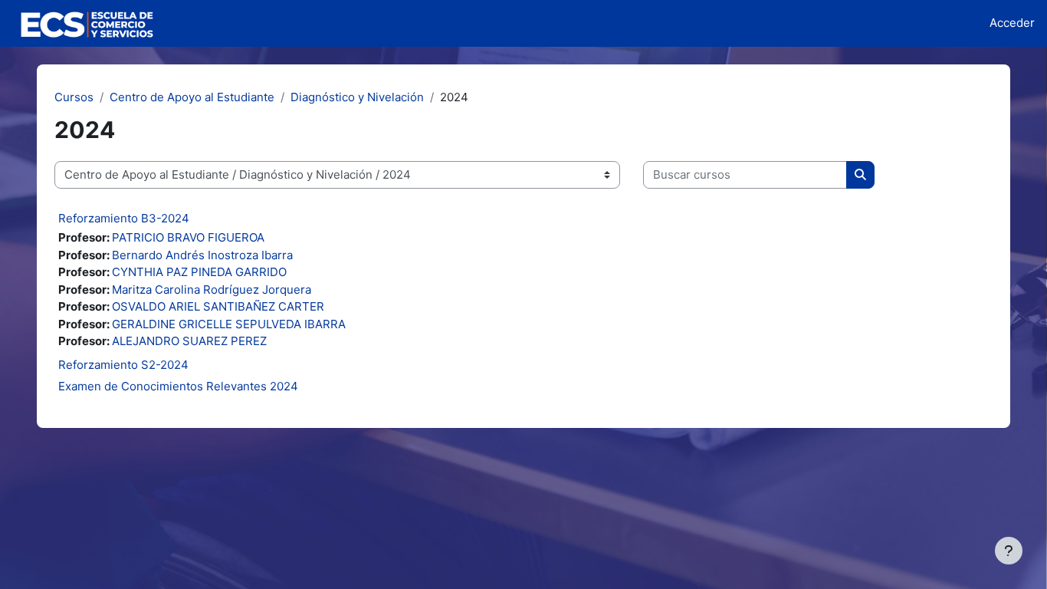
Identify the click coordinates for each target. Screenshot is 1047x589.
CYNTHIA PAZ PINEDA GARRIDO (199, 272)
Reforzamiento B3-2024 (123, 218)
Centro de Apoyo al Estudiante (192, 97)
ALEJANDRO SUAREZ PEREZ (189, 341)
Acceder (1012, 22)
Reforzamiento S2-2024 (123, 364)
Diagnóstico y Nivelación (357, 97)
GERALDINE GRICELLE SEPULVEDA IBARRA (229, 324)
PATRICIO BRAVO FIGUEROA (188, 237)
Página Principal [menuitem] (233, 22)
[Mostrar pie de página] (1008, 550)
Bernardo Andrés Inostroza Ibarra (202, 255)
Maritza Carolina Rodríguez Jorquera (211, 289)
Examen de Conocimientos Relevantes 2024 (178, 386)
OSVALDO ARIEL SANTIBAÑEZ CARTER (218, 306)
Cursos (74, 97)
